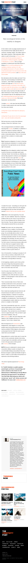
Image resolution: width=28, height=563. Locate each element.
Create (22, 545)
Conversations (6, 547)
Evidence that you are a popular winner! (15, 211)
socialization (12, 394)
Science (16, 541)
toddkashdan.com (21, 379)
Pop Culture (9, 541)
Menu (25, 2)
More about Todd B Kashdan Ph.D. (16, 468)
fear (14, 83)
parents (8, 103)
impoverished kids (20, 89)
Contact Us (4, 552)
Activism (17, 545)
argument (9, 390)
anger (19, 157)
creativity (6, 343)
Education (10, 545)
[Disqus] (14, 417)
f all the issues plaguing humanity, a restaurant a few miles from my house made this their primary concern (13, 85)
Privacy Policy (5, 554)
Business (4, 545)
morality (11, 128)
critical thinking (17, 390)
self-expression (20, 392)
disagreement (4, 392)
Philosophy (13, 543)
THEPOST (7, 533)
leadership (6, 316)
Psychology (20, 543)
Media (18, 547)
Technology (5, 543)
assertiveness (16, 323)
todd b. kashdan (20, 394)
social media (4, 394)
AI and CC (13, 547)
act (16, 56)
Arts (3, 541)
